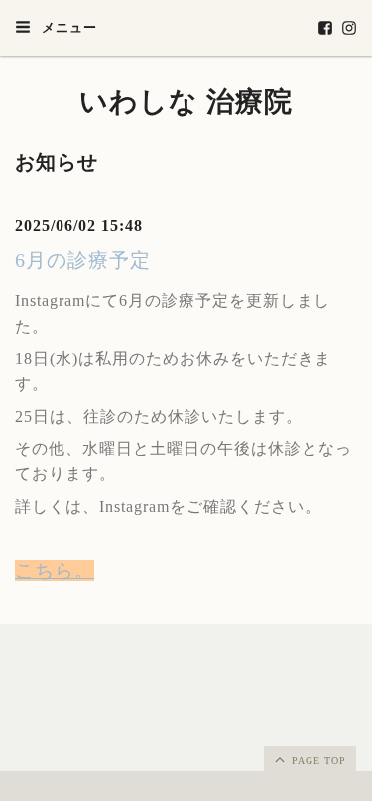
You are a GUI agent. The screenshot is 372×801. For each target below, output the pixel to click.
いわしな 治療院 (186, 101)
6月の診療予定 (83, 260)
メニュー (67, 27)
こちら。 (54, 570)
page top (317, 760)
